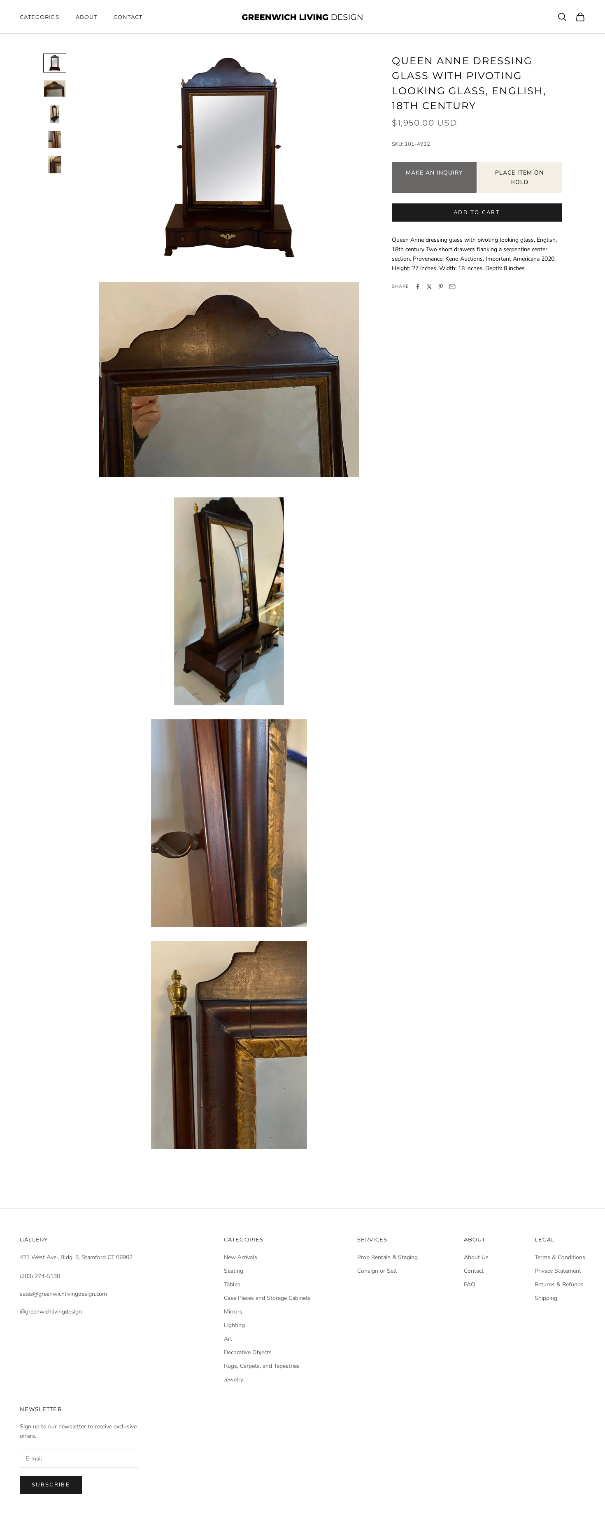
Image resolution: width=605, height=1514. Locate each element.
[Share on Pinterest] (440, 286)
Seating (233, 1271)
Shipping (546, 1298)
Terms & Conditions (560, 1257)
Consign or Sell (377, 1271)
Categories (39, 17)
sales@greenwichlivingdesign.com (63, 1294)
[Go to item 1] (54, 63)
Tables (232, 1284)
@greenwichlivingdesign (51, 1312)
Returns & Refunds (559, 1284)
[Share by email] (452, 286)
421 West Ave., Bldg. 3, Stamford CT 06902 (76, 1257)
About (86, 17)
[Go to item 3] (54, 114)
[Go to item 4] (54, 139)
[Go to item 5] (54, 164)
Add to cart (477, 212)
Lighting (234, 1325)
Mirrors (233, 1312)
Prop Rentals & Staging (387, 1257)
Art (228, 1339)
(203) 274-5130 (40, 1276)
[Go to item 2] (54, 88)
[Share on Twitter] (429, 286)
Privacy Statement (558, 1271)
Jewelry (233, 1379)
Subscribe (51, 1484)
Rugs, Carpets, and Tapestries (262, 1366)
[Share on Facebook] (417, 286)
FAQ (469, 1284)
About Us (476, 1257)
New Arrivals (240, 1257)
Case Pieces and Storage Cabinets (267, 1298)
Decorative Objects (248, 1352)
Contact (128, 17)
